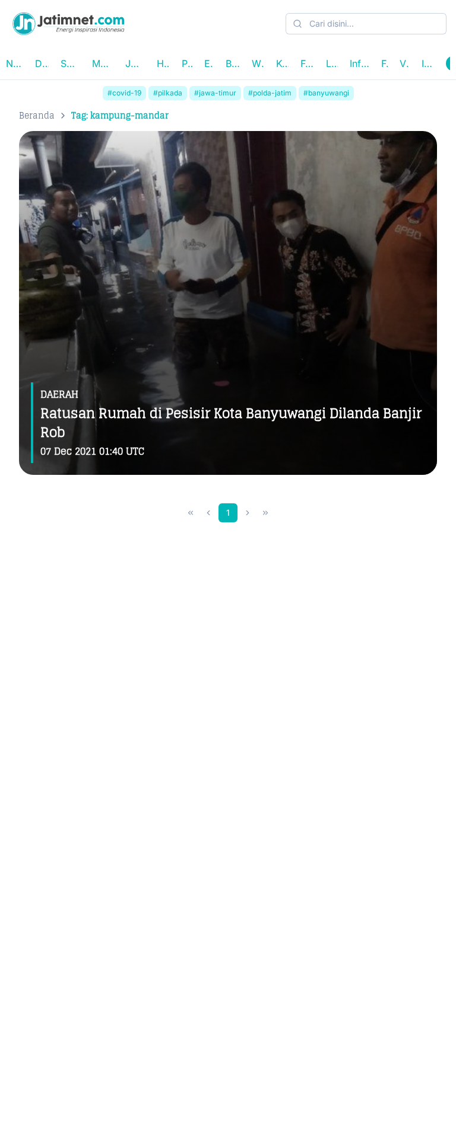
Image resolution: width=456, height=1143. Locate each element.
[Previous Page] (208, 513)
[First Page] (190, 513)
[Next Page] (247, 513)
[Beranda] (68, 23)
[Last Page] (265, 513)
